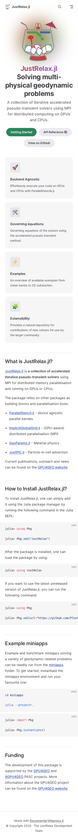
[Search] (60, 7)
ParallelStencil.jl (21, 413)
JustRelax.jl (14, 371)
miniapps (56, 665)
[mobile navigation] (71, 6)
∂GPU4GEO (14, 777)
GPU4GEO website (52, 467)
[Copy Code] (71, 529)
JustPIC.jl (16, 452)
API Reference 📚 (55, 132)
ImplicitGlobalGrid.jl (24, 428)
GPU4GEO (41, 771)
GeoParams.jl (19, 443)
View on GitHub (39, 143)
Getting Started (21, 132)
